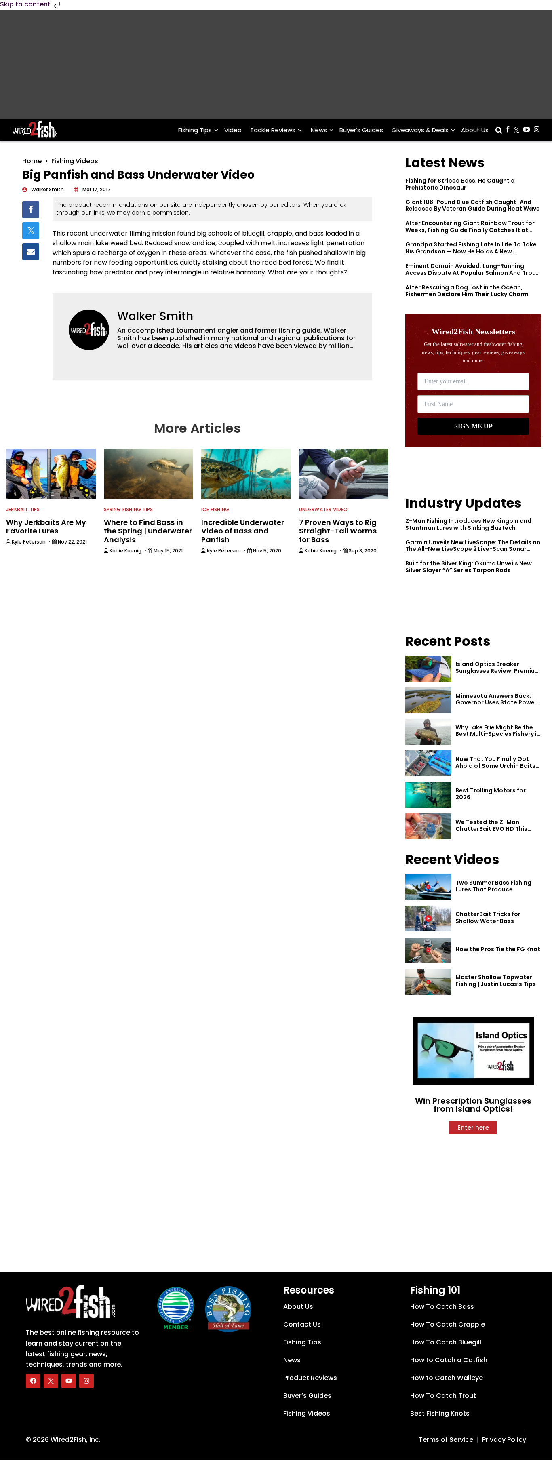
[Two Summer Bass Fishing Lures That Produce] (428, 887)
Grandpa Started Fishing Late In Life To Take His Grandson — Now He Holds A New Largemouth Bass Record (471, 251)
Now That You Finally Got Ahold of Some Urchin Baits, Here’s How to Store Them (496, 766)
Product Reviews (310, 1377)
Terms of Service (446, 1439)
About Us (475, 130)
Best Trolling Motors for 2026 (490, 793)
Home (32, 161)
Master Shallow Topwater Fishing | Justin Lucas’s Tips (495, 980)
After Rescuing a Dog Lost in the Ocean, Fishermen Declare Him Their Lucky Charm (467, 290)
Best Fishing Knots (440, 1413)
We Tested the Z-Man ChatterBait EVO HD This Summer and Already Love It (496, 829)
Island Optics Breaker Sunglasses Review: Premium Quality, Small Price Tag (497, 671)
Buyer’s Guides (361, 130)
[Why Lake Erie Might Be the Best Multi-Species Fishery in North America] (428, 732)
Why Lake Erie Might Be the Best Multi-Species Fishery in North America (497, 734)
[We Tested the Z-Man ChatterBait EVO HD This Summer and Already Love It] (428, 826)
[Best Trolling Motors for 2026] (428, 795)
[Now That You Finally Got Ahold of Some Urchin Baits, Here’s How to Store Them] (428, 763)
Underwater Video (323, 509)
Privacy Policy (504, 1439)
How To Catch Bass (442, 1306)
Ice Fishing (215, 509)
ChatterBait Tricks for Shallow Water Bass (487, 917)
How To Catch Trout (443, 1395)
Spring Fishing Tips (128, 509)
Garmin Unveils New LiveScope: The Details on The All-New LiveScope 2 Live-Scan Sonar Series (472, 549)
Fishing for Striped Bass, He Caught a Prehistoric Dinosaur (460, 184)
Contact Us (302, 1324)
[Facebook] (33, 1380)
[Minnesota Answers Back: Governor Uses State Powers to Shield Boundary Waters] (428, 700)
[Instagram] (86, 1380)
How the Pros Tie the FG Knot (497, 949)
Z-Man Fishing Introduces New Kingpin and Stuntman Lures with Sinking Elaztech (468, 524)
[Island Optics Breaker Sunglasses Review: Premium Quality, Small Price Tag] (428, 669)
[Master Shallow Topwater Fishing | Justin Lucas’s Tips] (428, 982)
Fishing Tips (195, 130)
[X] (51, 1380)
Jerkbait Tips (23, 509)
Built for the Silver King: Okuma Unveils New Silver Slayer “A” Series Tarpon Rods (468, 566)
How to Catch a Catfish (448, 1360)
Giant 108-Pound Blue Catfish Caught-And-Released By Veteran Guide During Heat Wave (472, 205)
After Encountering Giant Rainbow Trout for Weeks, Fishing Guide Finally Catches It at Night (470, 230)
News (319, 130)
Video (233, 130)
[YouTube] (68, 1380)
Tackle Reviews (272, 130)
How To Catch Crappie (447, 1324)
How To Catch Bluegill (445, 1342)
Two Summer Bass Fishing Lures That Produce (493, 886)
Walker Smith (155, 316)
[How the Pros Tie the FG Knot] (428, 950)
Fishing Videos (74, 161)
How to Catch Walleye (446, 1377)
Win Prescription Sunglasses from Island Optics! (473, 1104)
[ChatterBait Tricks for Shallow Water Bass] (428, 918)
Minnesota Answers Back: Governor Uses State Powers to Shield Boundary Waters (497, 703)
